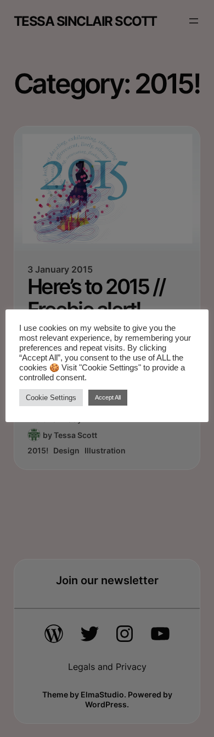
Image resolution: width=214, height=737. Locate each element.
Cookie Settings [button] (51, 398)
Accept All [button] (108, 397)
